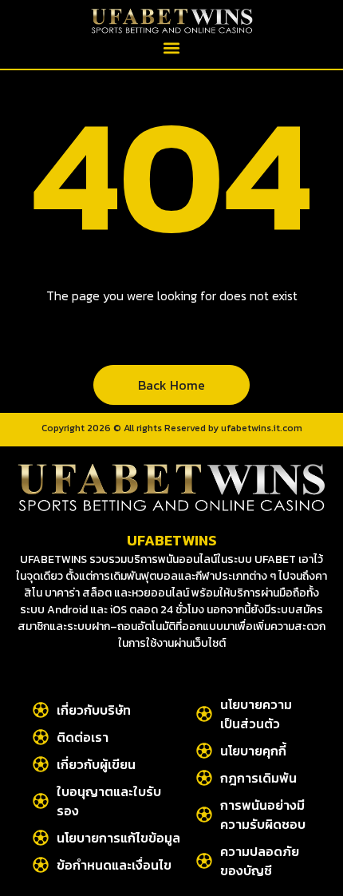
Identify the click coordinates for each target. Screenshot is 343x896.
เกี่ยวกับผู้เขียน (96, 764)
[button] (172, 47)
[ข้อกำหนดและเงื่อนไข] (41, 865)
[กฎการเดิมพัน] (204, 778)
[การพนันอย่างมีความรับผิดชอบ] (204, 815)
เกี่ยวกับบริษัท (94, 710)
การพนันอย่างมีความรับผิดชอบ (263, 814)
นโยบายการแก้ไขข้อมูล (118, 837)
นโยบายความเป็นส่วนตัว (256, 714)
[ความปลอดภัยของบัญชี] (204, 861)
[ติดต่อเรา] (41, 737)
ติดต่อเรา (82, 737)
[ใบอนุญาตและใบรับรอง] (41, 801)
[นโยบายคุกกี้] (204, 751)
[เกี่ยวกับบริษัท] (41, 710)
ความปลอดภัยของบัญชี (259, 861)
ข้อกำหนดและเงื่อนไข (114, 864)
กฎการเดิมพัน (258, 777)
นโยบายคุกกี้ (253, 750)
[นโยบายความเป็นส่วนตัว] (204, 714)
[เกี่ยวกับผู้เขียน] (41, 764)
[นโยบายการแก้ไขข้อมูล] (41, 838)
